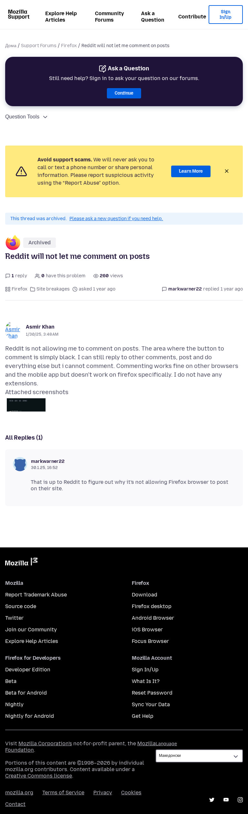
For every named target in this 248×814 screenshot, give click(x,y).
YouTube (226, 799)
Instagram (240, 799)
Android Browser (153, 618)
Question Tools (22, 116)
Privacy (102, 792)
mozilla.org (19, 792)
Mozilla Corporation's (45, 743)
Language (166, 744)
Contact (15, 804)
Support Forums (39, 45)
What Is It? (146, 681)
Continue (124, 93)
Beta (10, 681)
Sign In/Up (226, 14)
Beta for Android (26, 693)
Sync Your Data (151, 704)
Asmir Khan (40, 327)
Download (144, 595)
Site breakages (53, 289)
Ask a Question (152, 16)
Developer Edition (27, 669)
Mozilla (21, 563)
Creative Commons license (38, 776)
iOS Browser (147, 629)
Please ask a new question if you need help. (116, 218)
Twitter (14, 618)
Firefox (69, 45)
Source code (20, 606)
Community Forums (109, 16)
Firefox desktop (151, 606)
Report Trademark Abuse (36, 595)
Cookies (131, 792)
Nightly (14, 704)
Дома (10, 45)
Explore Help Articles (61, 16)
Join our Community (31, 629)
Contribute (192, 17)
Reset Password (152, 693)
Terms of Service (63, 792)
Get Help (142, 716)
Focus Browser (150, 641)
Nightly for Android (29, 716)
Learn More (191, 171)
